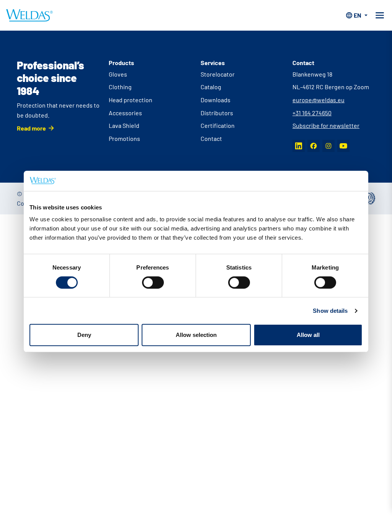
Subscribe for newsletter (325, 125)
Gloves (118, 74)
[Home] (29, 15)
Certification (218, 125)
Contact (211, 138)
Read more (31, 128)
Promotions (124, 138)
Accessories (125, 112)
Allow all (308, 335)
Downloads (215, 99)
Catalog (211, 86)
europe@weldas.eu (318, 99)
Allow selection (196, 335)
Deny (84, 335)
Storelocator (218, 74)
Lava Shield (124, 125)
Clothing (120, 86)
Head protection (130, 99)
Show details (330, 310)
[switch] (153, 282)
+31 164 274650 (312, 112)
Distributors (217, 112)
